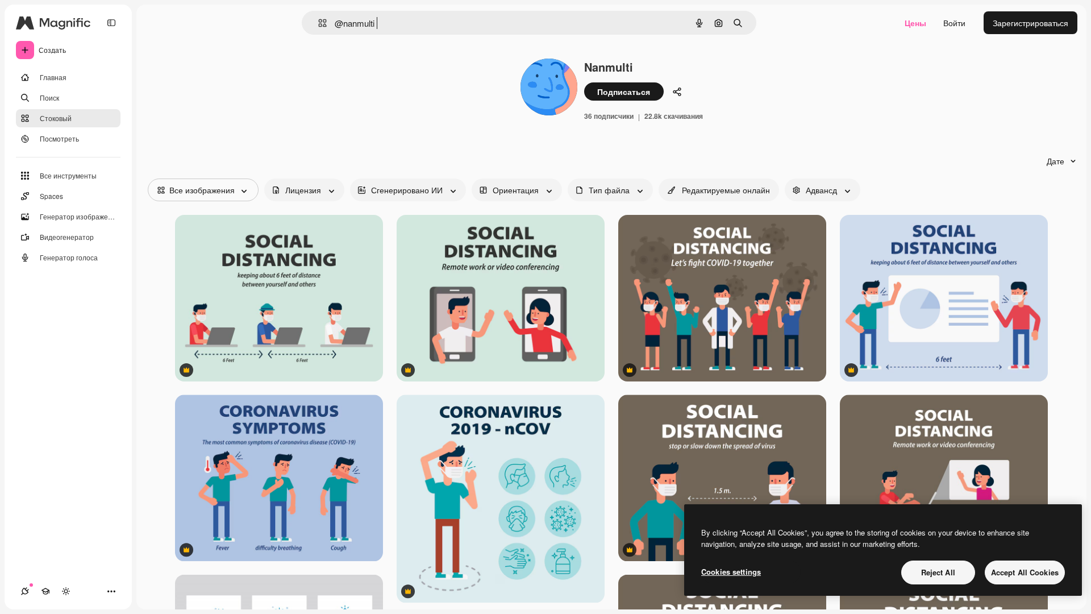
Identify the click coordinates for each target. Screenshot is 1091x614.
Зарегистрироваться (1030, 22)
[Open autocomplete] (318, 23)
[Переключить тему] (66, 591)
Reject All (938, 572)
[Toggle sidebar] (111, 23)
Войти (954, 22)
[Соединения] (25, 591)
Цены (915, 22)
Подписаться (623, 91)
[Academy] (45, 591)
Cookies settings (731, 571)
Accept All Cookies (1025, 572)
